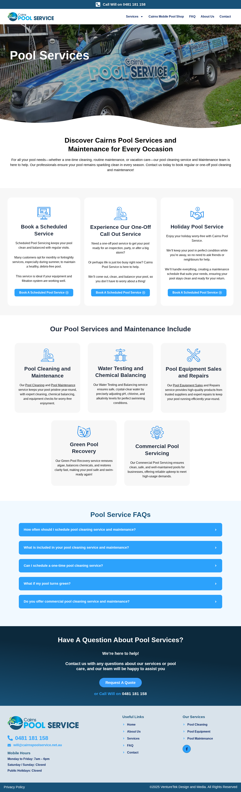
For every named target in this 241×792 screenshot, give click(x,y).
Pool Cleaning (34, 385)
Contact (225, 16)
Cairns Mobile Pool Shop (166, 16)
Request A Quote (120, 683)
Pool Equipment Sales (188, 385)
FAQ (192, 16)
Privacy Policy (14, 787)
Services (132, 16)
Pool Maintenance (63, 385)
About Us (207, 16)
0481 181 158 (134, 693)
